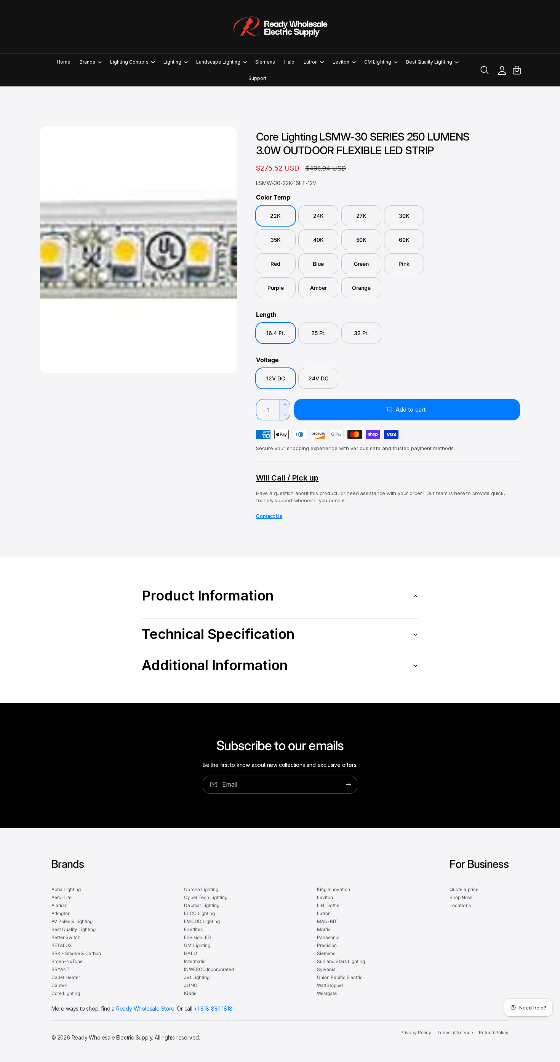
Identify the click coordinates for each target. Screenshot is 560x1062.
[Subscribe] (348, 785)
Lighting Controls (129, 62)
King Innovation (333, 889)
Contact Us (269, 516)
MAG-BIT (327, 921)
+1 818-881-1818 (213, 1008)
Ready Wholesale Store (145, 1008)
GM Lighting (377, 62)
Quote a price (464, 889)
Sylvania (326, 969)
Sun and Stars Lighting (341, 961)
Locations (460, 905)
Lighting (172, 62)
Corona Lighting (201, 889)
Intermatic (194, 961)
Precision (327, 945)
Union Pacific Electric (340, 977)
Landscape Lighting (218, 62)
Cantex (59, 985)
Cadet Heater (65, 977)
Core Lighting (65, 993)
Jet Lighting (196, 977)
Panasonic (328, 937)
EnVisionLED (197, 937)
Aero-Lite (61, 897)
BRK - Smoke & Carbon (76, 953)
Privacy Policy (415, 1032)
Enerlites (193, 929)
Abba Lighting (66, 889)
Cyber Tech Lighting (205, 897)
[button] (90, 62)
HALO (190, 953)
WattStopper (330, 985)
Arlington (60, 913)
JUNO (190, 985)
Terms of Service (455, 1032)
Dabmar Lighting (201, 905)
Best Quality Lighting (429, 62)
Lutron (311, 62)
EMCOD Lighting (201, 921)
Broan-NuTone (67, 961)
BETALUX (61, 945)
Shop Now (461, 897)
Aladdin (59, 905)
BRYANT (60, 969)
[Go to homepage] (280, 27)
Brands (87, 62)
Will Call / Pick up (287, 477)
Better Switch (65, 937)
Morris (323, 929)
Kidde (190, 993)
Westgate (327, 993)
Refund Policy (494, 1032)
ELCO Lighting (199, 913)
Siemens (326, 953)
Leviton (341, 62)
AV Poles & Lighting (72, 921)
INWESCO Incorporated (209, 969)
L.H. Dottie (328, 905)
